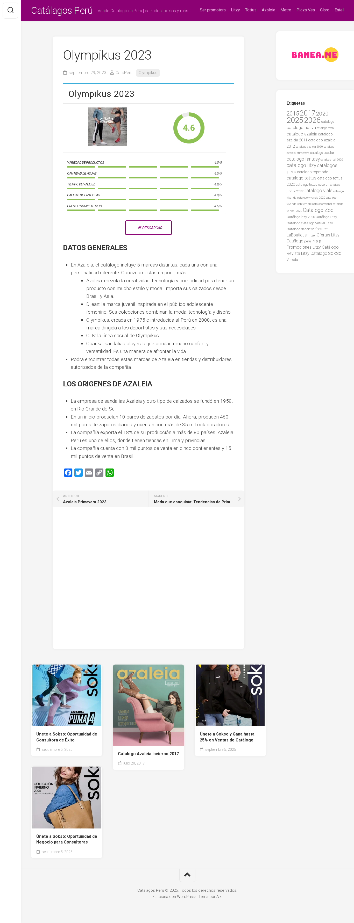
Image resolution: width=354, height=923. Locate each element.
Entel (339, 10)
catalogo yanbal (322, 204)
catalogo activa (301, 127)
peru (307, 241)
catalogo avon (325, 128)
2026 (312, 120)
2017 (307, 113)
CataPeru (124, 72)
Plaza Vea (305, 10)
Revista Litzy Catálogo (307, 253)
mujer (312, 235)
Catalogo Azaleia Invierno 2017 (148, 753)
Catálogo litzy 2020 (301, 217)
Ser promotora (213, 10)
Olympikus (148, 72)
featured (322, 229)
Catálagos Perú (62, 10)
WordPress (186, 896)
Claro (324, 10)
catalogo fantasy (303, 159)
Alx (218, 896)
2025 (295, 120)
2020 (322, 113)
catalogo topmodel (313, 172)
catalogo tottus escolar (312, 184)
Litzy (235, 10)
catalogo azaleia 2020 (309, 146)
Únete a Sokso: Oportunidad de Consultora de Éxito (66, 737)
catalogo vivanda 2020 (311, 197)
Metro (285, 10)
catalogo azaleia (302, 134)
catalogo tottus (301, 178)
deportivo (307, 229)
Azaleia (268, 10)
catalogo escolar (322, 153)
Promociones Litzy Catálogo (313, 247)
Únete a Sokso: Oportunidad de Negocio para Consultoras (66, 839)
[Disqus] (148, 582)
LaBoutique (297, 235)
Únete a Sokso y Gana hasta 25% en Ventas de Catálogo (227, 737)
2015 (293, 113)
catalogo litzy (301, 165)
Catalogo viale (317, 190)
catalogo (327, 122)
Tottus (251, 10)
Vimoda (292, 260)
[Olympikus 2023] (107, 128)
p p (318, 241)
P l (313, 241)
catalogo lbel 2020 (332, 159)
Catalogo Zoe (318, 210)
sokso (335, 253)
